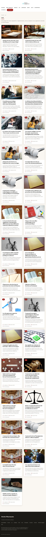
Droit (28, 7)
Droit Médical (9, 7)
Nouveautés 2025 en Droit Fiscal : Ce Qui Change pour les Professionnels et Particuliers (11, 71)
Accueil (3, 7)
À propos (3, 9)
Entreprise (37, 7)
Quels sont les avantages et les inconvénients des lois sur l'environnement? (9, 375)
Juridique (23, 7)
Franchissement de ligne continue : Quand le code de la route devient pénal (9, 102)
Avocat (16, 7)
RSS (2, 524)
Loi (19, 7)
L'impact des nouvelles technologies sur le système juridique (31, 222)
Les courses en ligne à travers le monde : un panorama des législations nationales (33, 133)
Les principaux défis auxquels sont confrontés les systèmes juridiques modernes (10, 254)
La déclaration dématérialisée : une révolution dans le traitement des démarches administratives (34, 102)
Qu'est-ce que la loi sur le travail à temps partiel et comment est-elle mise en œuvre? (33, 407)
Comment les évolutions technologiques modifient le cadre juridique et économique (11, 192)
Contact (10, 9)
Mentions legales (41, 522)
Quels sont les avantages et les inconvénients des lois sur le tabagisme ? (9, 407)
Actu (32, 7)
